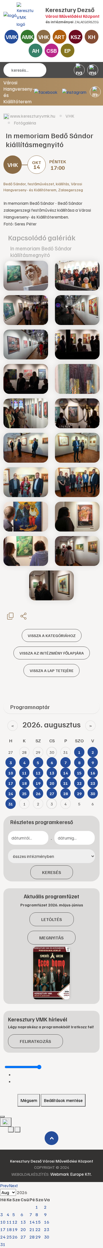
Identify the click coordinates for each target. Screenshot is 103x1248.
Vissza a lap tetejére (52, 670)
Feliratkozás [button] (35, 1041)
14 (32, 1222)
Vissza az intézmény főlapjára (51, 653)
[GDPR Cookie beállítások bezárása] (2, 1116)
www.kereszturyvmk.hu (32, 116)
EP (67, 50)
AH (35, 50)
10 (2, 1222)
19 (14, 1229)
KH (91, 36)
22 (38, 1229)
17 (2, 1229)
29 (38, 1237)
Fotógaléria (25, 123)
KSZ (76, 36)
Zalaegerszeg (70, 189)
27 (23, 1237)
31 (2, 1244)
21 (32, 1229)
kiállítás (62, 183)
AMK (27, 36)
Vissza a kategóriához (52, 635)
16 (46, 1222)
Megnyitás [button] (51, 938)
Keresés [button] (51, 872)
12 (14, 1222)
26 (14, 1237)
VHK (43, 36)
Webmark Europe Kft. (71, 1174)
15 (38, 1222)
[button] (95, 91)
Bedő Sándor (14, 183)
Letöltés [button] (51, 919)
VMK (11, 36)
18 (9, 1229)
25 (9, 1237)
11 (9, 1222)
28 (32, 1237)
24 (2, 1237)
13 (23, 1222)
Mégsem (28, 1100)
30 (46, 1237)
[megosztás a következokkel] (23, 616)
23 (46, 1229)
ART (59, 36)
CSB (51, 50)
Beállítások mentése (63, 1100)
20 (23, 1229)
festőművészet (40, 183)
